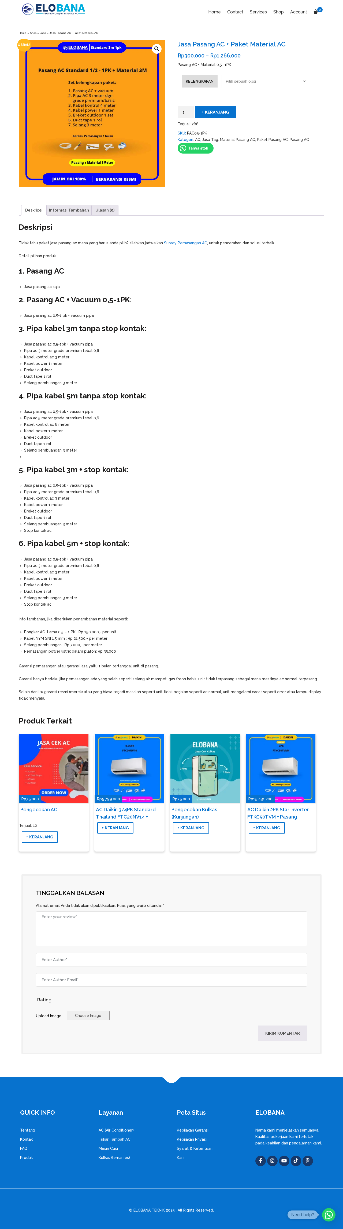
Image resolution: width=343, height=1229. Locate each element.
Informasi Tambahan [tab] (69, 210)
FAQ (23, 1148)
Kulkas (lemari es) (114, 1157)
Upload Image (48, 1016)
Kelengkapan (200, 81)
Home (214, 11)
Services (258, 11)
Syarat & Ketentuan (194, 1148)
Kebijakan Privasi (192, 1139)
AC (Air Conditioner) (116, 1130)
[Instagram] (272, 1161)
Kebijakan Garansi (192, 1130)
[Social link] (284, 1161)
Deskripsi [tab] (34, 210)
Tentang (27, 1130)
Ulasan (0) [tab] (104, 210)
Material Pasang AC (237, 139)
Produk (26, 1157)
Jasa (43, 32)
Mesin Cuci (108, 1148)
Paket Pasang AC (272, 139)
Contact (235, 11)
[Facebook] (260, 1161)
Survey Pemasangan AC (185, 243)
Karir (181, 1157)
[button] (157, 49)
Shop (278, 11)
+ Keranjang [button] (39, 837)
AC (197, 139)
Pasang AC (299, 139)
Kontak (26, 1139)
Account (298, 11)
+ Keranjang (215, 112)
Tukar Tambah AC (115, 1139)
